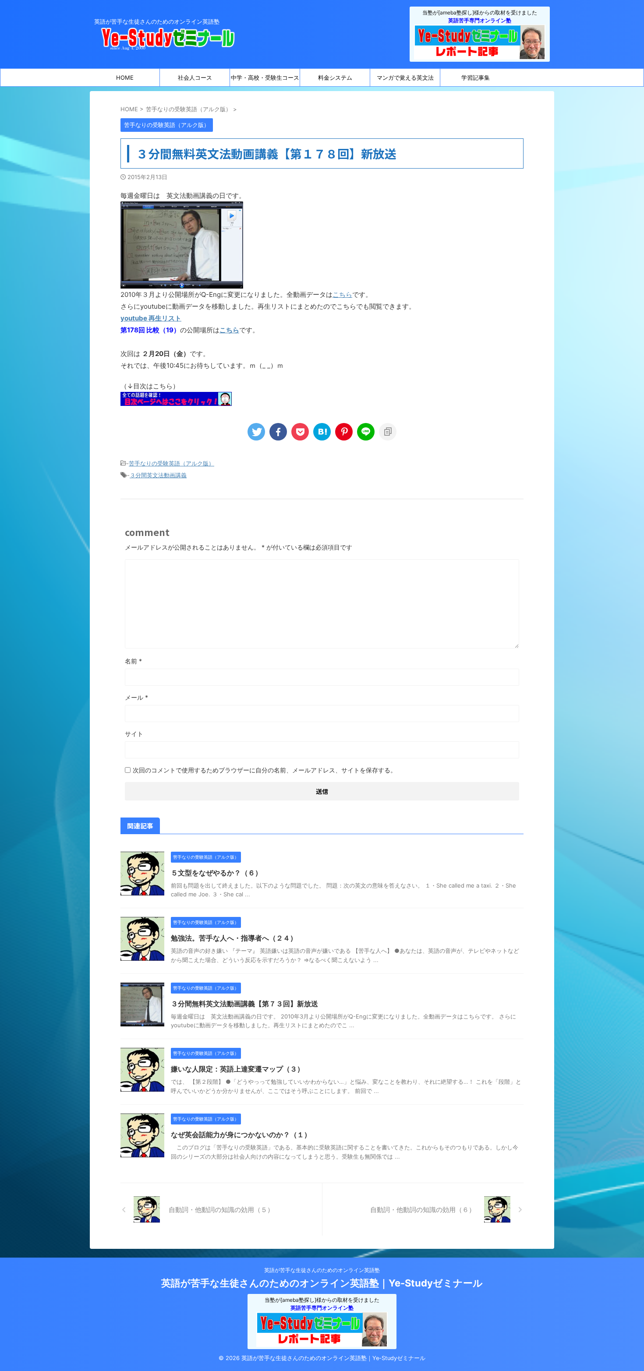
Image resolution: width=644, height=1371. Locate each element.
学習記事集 (475, 77)
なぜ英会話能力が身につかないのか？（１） (241, 1134)
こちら (342, 294)
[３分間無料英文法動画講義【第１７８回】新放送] (322, 432)
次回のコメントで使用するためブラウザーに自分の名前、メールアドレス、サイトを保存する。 (264, 770)
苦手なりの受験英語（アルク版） (171, 463)
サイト (134, 733)
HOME (125, 77)
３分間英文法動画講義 (158, 475)
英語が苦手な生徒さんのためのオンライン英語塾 (322, 1270)
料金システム (335, 77)
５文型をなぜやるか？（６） (216, 872)
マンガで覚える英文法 (405, 77)
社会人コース (195, 77)
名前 (133, 661)
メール (136, 697)
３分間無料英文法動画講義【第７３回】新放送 (244, 1003)
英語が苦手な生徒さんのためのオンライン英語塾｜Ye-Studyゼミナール (322, 1283)
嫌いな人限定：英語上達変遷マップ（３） (237, 1068)
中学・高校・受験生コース (265, 77)
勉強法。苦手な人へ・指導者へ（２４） (234, 938)
